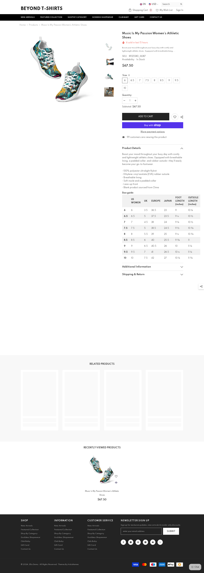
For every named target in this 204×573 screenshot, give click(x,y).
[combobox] (170, 4)
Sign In (179, 10)
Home (22, 25)
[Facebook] (123, 542)
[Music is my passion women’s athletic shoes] (102, 470)
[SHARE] (180, 117)
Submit (171, 531)
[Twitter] (160, 542)
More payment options (153, 132)
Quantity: (127, 95)
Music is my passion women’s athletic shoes (102, 493)
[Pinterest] (138, 542)
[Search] (172, 4)
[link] (39, 420)
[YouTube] (152, 542)
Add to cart (145, 117)
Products (33, 25)
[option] (60, 71)
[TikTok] (145, 542)
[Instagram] (130, 542)
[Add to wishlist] (174, 116)
